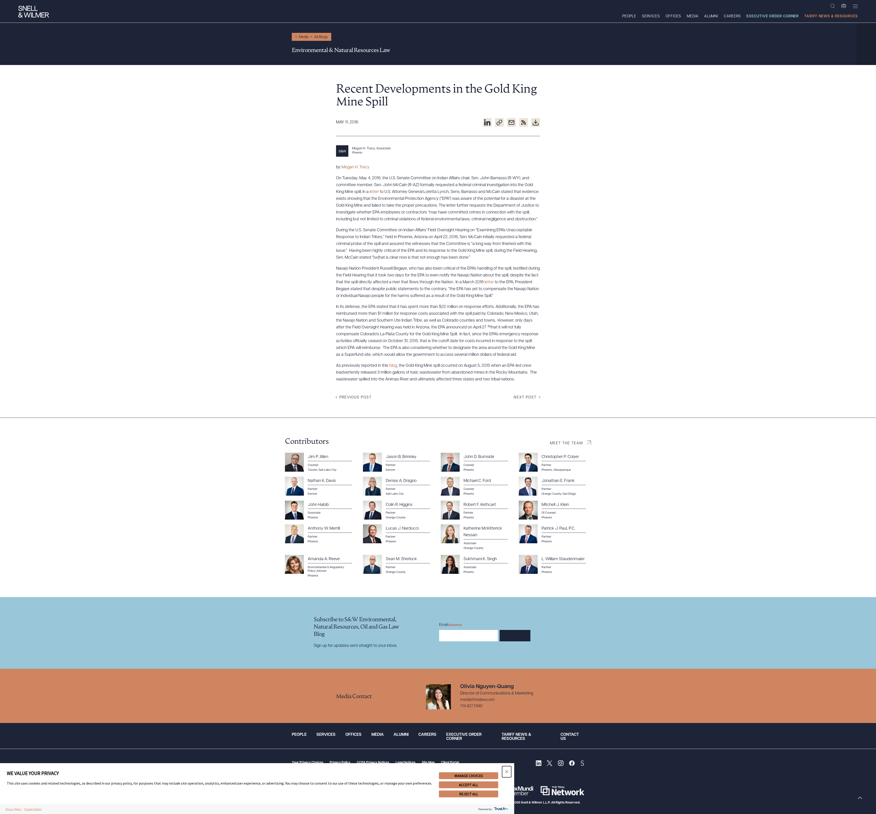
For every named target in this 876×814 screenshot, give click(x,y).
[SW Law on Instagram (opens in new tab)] (560, 763)
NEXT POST (525, 397)
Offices (673, 16)
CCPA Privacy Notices (373, 762)
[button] (506, 771)
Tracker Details (33, 809)
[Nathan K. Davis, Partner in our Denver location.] (321, 486)
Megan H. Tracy (356, 167)
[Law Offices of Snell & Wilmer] (33, 12)
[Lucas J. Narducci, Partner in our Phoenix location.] (399, 534)
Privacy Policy (340, 762)
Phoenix (357, 152)
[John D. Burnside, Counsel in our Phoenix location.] (477, 462)
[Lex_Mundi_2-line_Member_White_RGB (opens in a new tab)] (521, 790)
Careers (732, 16)
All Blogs (321, 37)
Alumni (711, 16)
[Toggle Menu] (855, 6)
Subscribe (515, 636)
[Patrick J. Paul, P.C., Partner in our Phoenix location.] (555, 534)
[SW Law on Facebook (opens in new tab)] (572, 763)
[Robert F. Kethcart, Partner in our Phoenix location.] (477, 510)
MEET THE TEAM (566, 443)
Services (651, 16)
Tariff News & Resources (831, 16)
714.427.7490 (471, 706)
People (629, 16)
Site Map (428, 762)
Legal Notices (405, 762)
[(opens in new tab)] (487, 122)
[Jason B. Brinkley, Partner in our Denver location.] (399, 462)
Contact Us (570, 737)
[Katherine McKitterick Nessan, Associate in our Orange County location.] (477, 537)
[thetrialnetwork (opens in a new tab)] (562, 790)
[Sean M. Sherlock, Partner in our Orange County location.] (399, 564)
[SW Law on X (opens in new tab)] (549, 763)
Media (693, 16)
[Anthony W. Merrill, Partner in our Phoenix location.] (321, 534)
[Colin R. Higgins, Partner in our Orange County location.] (399, 510)
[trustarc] (500, 809)
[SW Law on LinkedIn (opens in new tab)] (538, 763)
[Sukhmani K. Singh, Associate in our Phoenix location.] (477, 564)
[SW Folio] (844, 6)
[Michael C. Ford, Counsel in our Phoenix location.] (477, 486)
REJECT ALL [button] (468, 794)
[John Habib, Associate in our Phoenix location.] (321, 510)
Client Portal (450, 762)
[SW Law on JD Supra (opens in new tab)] (582, 763)
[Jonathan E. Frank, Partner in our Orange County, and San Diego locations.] (555, 486)
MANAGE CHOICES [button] (468, 775)
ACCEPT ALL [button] (468, 785)
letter (374, 192)
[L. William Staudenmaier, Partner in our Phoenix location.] (555, 564)
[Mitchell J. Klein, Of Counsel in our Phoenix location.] (555, 510)
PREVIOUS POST (355, 397)
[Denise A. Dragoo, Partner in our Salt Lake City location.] (399, 486)
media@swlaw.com (477, 700)
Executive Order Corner (772, 16)
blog (393, 366)
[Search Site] (832, 6)
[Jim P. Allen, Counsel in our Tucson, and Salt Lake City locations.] (321, 462)
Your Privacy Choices (307, 762)
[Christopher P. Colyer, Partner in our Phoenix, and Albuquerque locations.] (555, 462)
